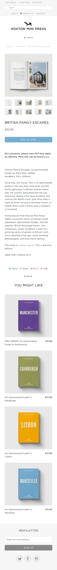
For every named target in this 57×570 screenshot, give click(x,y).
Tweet (14, 268)
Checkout (41, 13)
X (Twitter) (24, 2)
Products (20, 46)
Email (29, 276)
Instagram (11, 2)
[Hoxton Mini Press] (28, 27)
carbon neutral (26, 245)
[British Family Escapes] (28, 75)
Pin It (35, 268)
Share (25, 268)
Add (45, 268)
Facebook (37, 2)
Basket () (28, 13)
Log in (14, 13)
